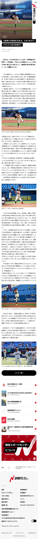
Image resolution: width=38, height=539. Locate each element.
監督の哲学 (4, 502)
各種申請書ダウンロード (8, 512)
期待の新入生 (5, 499)
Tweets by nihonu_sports (10, 526)
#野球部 (4, 49)
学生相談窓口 (5, 515)
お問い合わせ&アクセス (7, 533)
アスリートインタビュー (7, 493)
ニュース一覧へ (19, 373)
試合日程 (22, 502)
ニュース (9, 467)
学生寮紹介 (23, 493)
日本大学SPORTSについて (27, 496)
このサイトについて (20, 533)
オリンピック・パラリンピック (27, 505)
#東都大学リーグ (10, 49)
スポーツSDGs (5, 496)
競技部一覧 (4, 505)
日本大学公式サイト (32, 533)
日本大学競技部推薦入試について (10, 509)
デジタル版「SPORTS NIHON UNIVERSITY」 (13, 518)
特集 (3, 490)
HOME (3, 467)
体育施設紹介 (23, 490)
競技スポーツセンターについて (9, 521)
